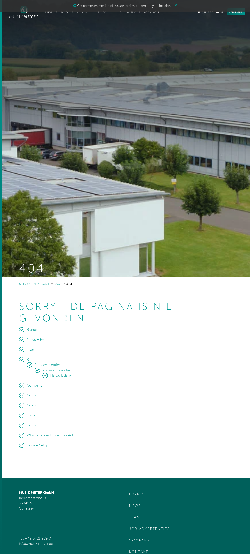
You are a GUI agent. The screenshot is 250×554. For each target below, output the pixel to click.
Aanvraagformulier (56, 370)
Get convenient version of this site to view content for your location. (123, 6)
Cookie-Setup (37, 445)
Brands (51, 11)
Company (132, 11)
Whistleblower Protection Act (50, 435)
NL (222, 11)
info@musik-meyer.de (36, 543)
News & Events (74, 11)
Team (94, 11)
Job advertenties (48, 365)
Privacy (32, 415)
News (135, 506)
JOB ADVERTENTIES (149, 529)
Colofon (33, 405)
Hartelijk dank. (61, 375)
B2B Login (207, 11)
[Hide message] (176, 5)
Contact (152, 11)
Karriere (111, 11)
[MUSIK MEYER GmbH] (24, 12)
